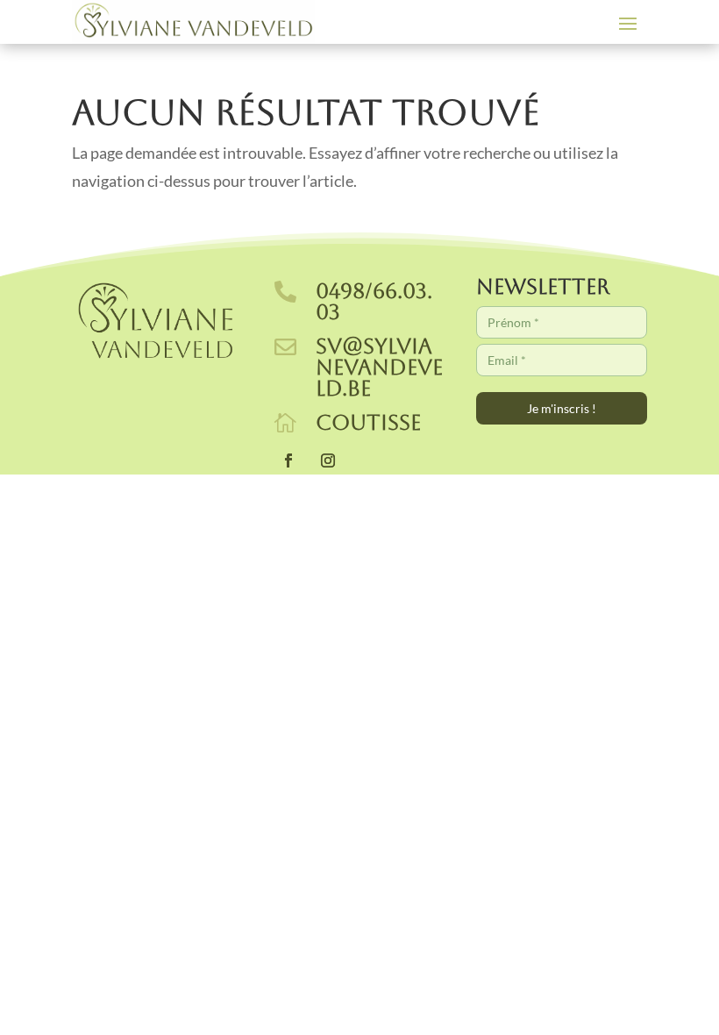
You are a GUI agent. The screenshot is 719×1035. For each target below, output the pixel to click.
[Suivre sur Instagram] (328, 460)
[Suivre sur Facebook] (288, 460)
